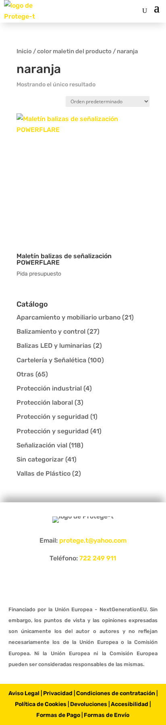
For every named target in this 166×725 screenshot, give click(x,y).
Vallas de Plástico (44, 473)
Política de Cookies (40, 704)
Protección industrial (49, 388)
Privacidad (58, 693)
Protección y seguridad (53, 416)
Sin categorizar (40, 459)
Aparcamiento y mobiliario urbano (68, 317)
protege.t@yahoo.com (93, 540)
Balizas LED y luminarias (54, 345)
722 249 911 (97, 558)
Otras (25, 374)
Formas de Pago (58, 715)
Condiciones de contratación (115, 693)
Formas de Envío (106, 715)
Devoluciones (88, 704)
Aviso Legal (23, 693)
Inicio (24, 51)
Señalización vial (42, 445)
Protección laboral (45, 402)
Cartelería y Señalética (51, 360)
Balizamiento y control (51, 331)
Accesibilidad (129, 704)
